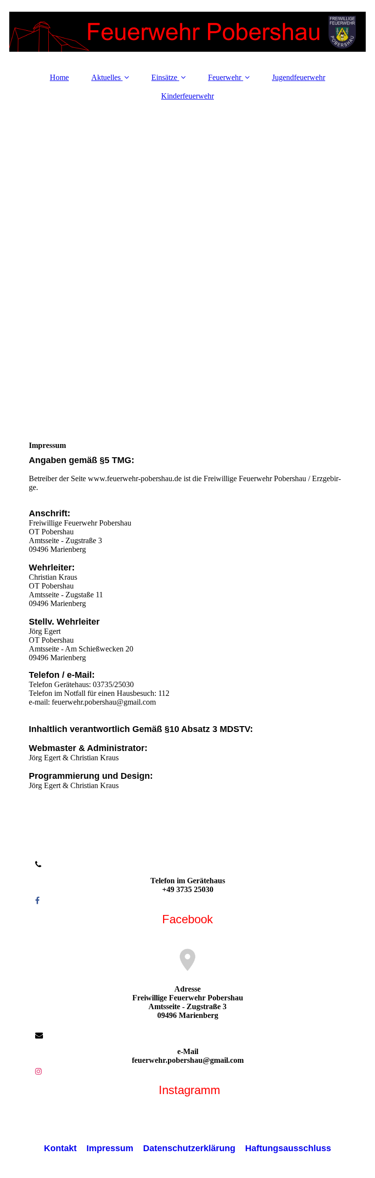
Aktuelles (106, 77)
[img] (187, 31)
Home (59, 77)
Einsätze (164, 77)
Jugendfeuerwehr (298, 77)
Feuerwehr (224, 77)
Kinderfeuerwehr (187, 96)
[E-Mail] (38, 1035)
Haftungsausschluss (288, 1148)
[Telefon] (38, 864)
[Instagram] (38, 1071)
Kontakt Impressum (88, 1148)
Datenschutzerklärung (189, 1148)
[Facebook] (37, 900)
